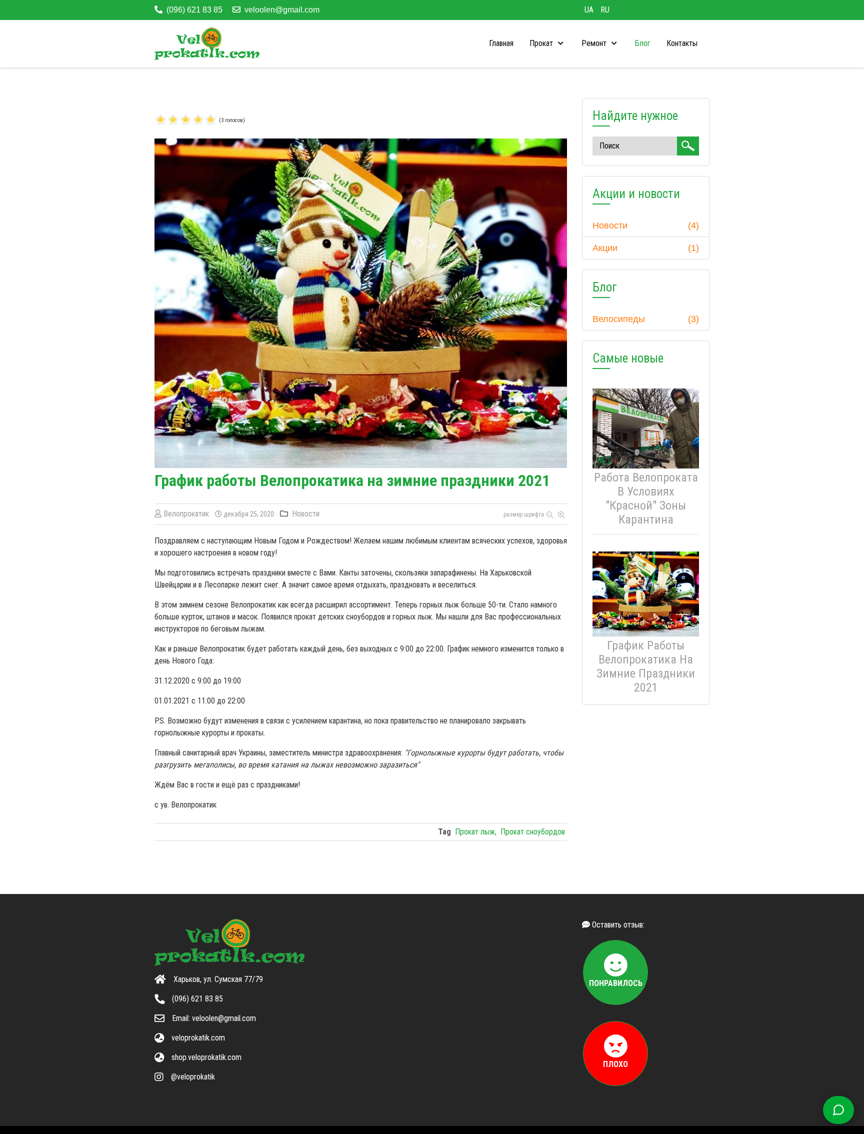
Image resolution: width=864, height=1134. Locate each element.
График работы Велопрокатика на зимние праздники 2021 (645, 666)
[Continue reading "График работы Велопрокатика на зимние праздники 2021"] (645, 594)
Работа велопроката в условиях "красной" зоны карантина (646, 498)
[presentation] (548, 44)
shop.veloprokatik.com (207, 1057)
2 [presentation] (167, 120)
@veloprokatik (193, 1077)
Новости (306, 513)
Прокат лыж (475, 831)
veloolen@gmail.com (282, 10)
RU (605, 9)
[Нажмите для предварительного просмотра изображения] (360, 303)
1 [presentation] (160, 120)
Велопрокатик (186, 513)
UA (590, 9)
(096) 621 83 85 (194, 10)
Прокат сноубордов (532, 831)
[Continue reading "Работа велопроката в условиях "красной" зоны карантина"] (645, 428)
